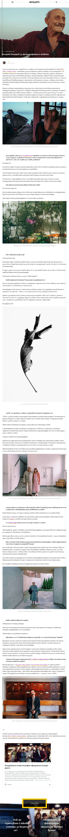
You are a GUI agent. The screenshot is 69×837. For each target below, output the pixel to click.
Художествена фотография (39, 665)
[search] (56, 2)
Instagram (11, 519)
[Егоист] (34, 2)
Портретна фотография (22, 665)
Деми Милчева (10, 63)
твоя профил (13, 523)
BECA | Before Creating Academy (38, 659)
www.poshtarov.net (26, 155)
